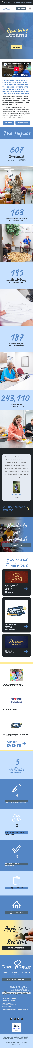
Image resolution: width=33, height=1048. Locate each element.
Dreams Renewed (9, 651)
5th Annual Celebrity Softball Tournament (11, 627)
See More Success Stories (13, 508)
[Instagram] (22, 1019)
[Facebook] (11, 1019)
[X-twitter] (14, 1019)
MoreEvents (14, 744)
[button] (30, 8)
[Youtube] (18, 1019)
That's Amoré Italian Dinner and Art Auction (11, 589)
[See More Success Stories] (28, 509)
